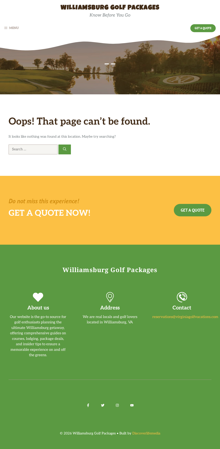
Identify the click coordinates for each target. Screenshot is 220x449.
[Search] (64, 149)
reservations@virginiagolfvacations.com (185, 317)
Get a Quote (203, 28)
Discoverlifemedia (146, 433)
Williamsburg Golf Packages (110, 8)
